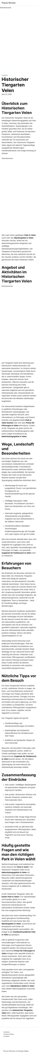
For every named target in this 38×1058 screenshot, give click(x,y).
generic (5, 75)
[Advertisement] (19, 39)
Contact (6, 1036)
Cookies (7, 1032)
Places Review (9, 3)
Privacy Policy (9, 1034)
